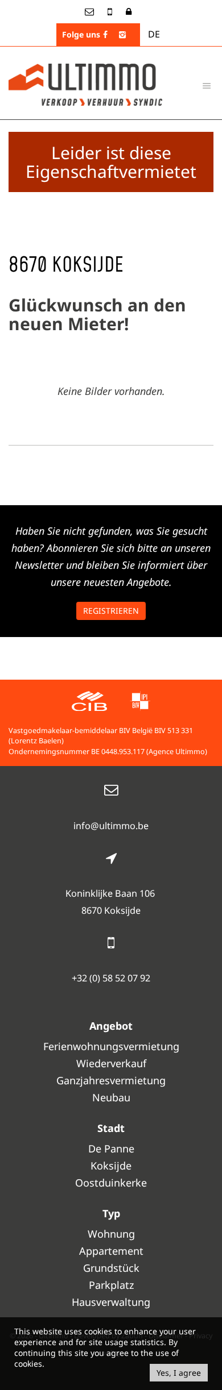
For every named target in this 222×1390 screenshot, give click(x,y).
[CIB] (89, 703)
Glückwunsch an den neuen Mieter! (97, 314)
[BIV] (140, 703)
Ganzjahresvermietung (111, 1080)
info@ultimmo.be (111, 825)
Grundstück (111, 1268)
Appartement (111, 1251)
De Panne (111, 1148)
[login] (128, 11)
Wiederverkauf (111, 1063)
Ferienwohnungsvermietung (111, 1046)
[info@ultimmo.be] (90, 11)
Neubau (111, 1097)
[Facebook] (105, 34)
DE (154, 34)
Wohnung (111, 1234)
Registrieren (111, 610)
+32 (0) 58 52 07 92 (111, 978)
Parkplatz (111, 1285)
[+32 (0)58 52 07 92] (111, 11)
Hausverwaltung (111, 1302)
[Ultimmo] (85, 83)
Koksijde (111, 1165)
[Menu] (206, 85)
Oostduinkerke (111, 1182)
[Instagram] (122, 34)
